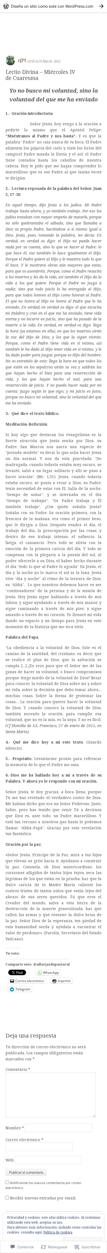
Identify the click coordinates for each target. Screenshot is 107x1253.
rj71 (22, 60)
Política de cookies (57, 1232)
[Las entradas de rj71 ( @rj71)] (10, 62)
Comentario (17, 1069)
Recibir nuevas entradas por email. (43, 1198)
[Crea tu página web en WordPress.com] (53, 6)
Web (9, 1160)
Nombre (14, 1127)
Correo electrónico (24, 1139)
